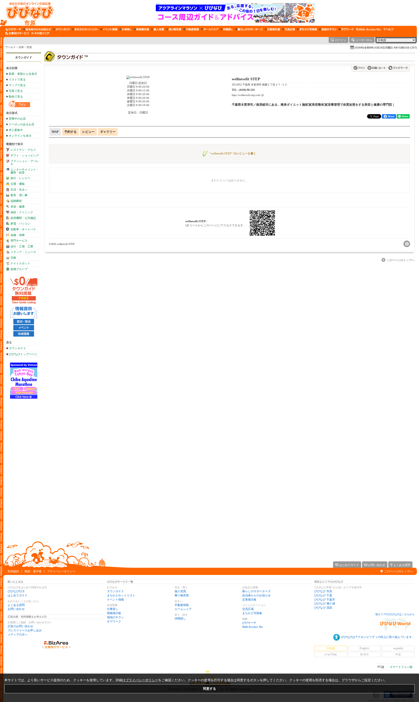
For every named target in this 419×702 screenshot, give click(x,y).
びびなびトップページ (23, 354)
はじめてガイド (17, 595)
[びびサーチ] (13, 29)
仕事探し (112, 609)
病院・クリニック (21, 212)
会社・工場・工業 (21, 246)
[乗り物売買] (173, 29)
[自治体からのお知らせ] (37, 29)
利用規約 (13, 571)
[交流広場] (288, 29)
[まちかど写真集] (307, 29)
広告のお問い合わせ (20, 626)
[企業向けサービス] (17, 33)
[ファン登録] (360, 68)
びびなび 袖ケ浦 (324, 603)
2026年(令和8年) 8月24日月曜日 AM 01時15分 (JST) (386, 47)
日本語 (330, 648)
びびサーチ (249, 622)
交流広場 (248, 609)
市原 (29, 47)
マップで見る (17, 85)
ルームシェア (183, 609)
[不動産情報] (191, 29)
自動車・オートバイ (23, 229)
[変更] (407, 244)
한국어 (364, 654)
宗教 (13, 257)
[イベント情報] (109, 29)
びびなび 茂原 (323, 607)
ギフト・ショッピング (24, 155)
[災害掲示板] (272, 29)
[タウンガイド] (61, 29)
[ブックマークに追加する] (398, 68)
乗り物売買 (182, 595)
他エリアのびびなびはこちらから (395, 614)
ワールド (10, 47)
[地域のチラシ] (328, 29)
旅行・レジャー (20, 178)
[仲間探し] (227, 29)
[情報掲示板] (141, 29)
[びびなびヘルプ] (389, 29)
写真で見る (16, 90)
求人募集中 (16, 130)
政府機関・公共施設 (23, 218)
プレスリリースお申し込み (25, 630)
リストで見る (17, 79)
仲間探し (180, 618)
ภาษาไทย (331, 654)
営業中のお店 (17, 118)
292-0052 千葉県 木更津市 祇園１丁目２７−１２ (259, 84)
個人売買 (180, 591)
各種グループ (18, 269)
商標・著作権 (32, 571)
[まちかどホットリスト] (85, 29)
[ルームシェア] (209, 29)
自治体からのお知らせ (256, 595)
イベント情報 (115, 599)
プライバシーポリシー (61, 571)
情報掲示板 (114, 613)
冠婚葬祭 (16, 200)
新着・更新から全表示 (23, 73)
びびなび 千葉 (323, 595)
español (398, 648)
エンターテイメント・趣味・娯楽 (24, 171)
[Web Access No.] (368, 29)
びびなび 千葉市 (324, 599)
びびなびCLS (16, 591)
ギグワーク (114, 621)
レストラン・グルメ (23, 149)
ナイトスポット (20, 263)
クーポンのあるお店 (21, 124)
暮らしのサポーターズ (256, 591)
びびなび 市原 (323, 591)
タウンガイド (23, 57)
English (364, 648)
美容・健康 (17, 206)
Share (391, 116)
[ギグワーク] (346, 29)
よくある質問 (16, 605)
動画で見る (16, 96)
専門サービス (18, 240)
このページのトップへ (398, 571)
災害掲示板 (249, 599)
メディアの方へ (17, 634)
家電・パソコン (20, 223)
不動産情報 (182, 605)
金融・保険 (17, 235)
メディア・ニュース (23, 252)
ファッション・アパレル (24, 162)
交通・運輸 (17, 183)
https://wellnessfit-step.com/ (246, 95)
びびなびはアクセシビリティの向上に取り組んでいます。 (378, 637)
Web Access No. (252, 627)
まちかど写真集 (252, 613)
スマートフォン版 (401, 667)
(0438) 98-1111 (247, 89)
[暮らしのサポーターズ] (249, 29)
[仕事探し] (126, 29)
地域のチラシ (115, 617)
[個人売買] (157, 29)
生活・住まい (18, 189)
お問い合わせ (16, 609)
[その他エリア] (40, 33)
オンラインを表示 (20, 135)
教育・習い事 (18, 195)
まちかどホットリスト (121, 595)
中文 (398, 654)
